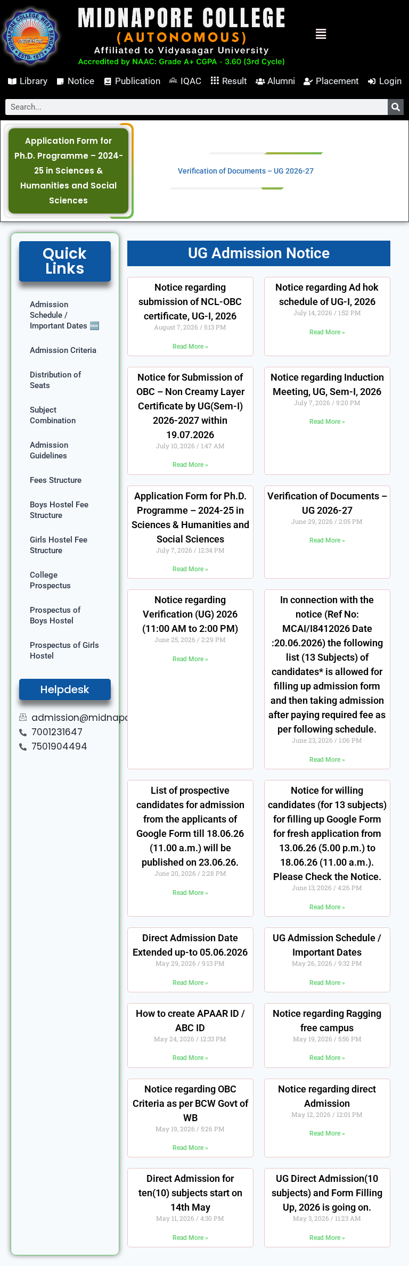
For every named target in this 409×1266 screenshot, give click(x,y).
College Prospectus (50, 580)
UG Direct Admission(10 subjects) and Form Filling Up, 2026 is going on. (327, 1193)
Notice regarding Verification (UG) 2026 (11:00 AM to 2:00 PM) (190, 614)
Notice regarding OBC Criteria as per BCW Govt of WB (190, 1103)
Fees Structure (55, 480)
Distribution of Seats (55, 380)
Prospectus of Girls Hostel (64, 650)
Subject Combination (53, 415)
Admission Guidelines (49, 450)
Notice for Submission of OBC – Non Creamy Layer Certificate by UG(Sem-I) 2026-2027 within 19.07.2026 (190, 406)
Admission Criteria (63, 350)
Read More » (190, 346)
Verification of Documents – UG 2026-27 (246, 171)
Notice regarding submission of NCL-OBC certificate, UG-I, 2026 (190, 302)
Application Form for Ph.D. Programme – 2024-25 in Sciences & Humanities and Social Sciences (68, 170)
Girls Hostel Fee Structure (58, 545)
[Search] (396, 107)
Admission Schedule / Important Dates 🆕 (65, 315)
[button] (311, 34)
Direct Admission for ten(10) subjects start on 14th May (190, 1193)
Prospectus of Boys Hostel (55, 615)
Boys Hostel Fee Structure (59, 510)
